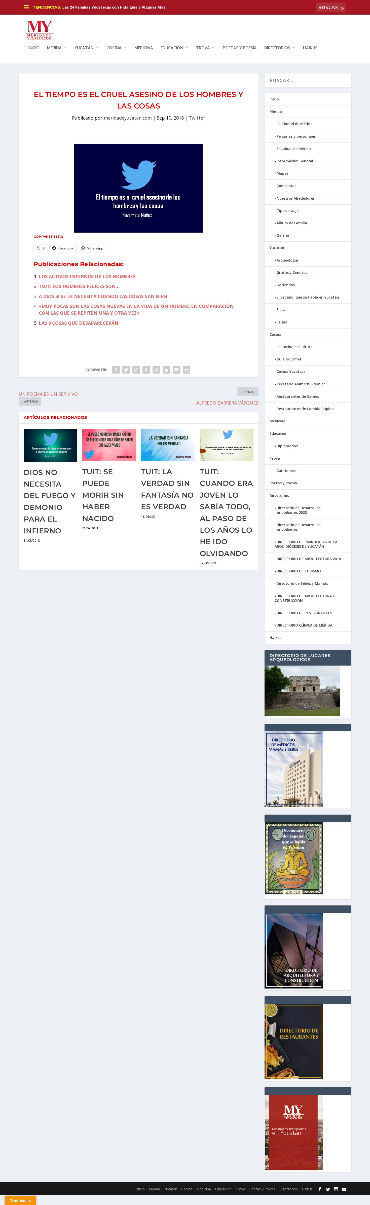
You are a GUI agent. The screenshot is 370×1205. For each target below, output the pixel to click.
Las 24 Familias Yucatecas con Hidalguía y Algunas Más (113, 7)
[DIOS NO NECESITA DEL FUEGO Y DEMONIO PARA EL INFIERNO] (50, 445)
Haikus (310, 48)
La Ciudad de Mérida (295, 123)
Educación (172, 48)
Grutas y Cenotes (292, 272)
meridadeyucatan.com (128, 118)
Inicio (34, 48)
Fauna (282, 322)
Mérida (54, 48)
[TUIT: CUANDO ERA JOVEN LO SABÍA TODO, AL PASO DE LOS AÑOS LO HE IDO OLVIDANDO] (226, 445)
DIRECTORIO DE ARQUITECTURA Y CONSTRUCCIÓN (305, 598)
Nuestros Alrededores (296, 198)
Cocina (114, 48)
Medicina (143, 48)
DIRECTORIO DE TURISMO (299, 571)
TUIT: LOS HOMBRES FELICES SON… (79, 286)
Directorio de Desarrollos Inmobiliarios (297, 527)
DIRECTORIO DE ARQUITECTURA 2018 (309, 558)
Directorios (277, 48)
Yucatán (84, 48)
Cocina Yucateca (291, 371)
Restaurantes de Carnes (298, 396)
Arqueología (287, 260)
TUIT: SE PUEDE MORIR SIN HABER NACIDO (103, 495)
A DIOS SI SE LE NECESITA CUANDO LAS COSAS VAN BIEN (103, 296)
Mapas (282, 173)
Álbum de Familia (292, 223)
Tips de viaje (288, 210)
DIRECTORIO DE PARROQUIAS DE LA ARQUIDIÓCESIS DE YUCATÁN (306, 544)
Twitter (197, 118)
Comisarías (286, 185)
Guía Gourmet (289, 359)
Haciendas (286, 284)
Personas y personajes (296, 136)
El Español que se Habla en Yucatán (308, 297)
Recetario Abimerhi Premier (301, 384)
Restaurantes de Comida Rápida (305, 408)
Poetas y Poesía (240, 48)
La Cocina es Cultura (295, 346)
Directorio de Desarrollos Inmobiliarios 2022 (297, 510)
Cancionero (287, 470)
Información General (295, 161)
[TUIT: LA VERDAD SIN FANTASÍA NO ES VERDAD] (168, 445)
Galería (283, 235)
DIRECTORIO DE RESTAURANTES (304, 612)
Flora (281, 309)
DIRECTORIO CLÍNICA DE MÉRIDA (304, 625)
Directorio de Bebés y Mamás (302, 583)
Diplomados (287, 446)
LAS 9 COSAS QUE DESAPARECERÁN (78, 323)
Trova (203, 48)
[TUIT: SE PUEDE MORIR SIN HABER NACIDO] (109, 445)
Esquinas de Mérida (294, 148)
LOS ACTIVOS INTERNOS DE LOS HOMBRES (87, 276)
